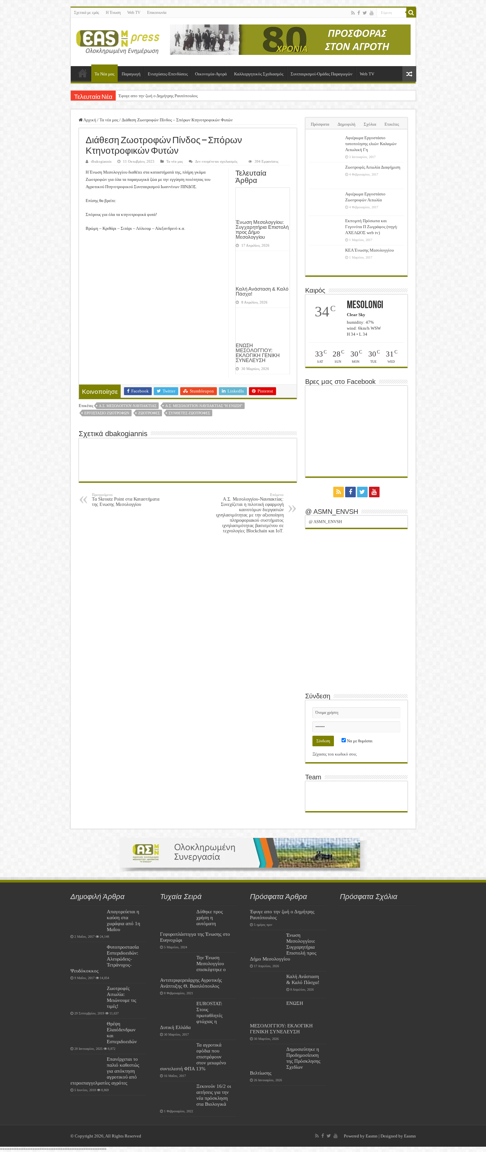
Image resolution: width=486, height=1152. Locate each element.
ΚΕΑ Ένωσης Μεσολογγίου (369, 250)
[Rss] (352, 13)
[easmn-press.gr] (118, 41)
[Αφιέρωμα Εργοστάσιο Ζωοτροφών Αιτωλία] (325, 202)
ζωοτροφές (149, 413)
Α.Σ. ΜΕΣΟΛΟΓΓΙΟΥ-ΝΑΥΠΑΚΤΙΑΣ (127, 406)
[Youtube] (371, 13)
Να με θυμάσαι (359, 740)
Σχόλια (370, 124)
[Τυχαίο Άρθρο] (409, 74)
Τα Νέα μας (104, 73)
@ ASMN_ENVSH (331, 511)
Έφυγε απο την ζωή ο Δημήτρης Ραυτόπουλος (158, 95)
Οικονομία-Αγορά (211, 73)
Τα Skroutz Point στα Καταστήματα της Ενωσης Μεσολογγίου (125, 500)
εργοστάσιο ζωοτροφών (106, 413)
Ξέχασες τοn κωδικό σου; (334, 754)
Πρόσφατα (320, 124)
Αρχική (82, 73)
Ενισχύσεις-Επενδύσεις (168, 73)
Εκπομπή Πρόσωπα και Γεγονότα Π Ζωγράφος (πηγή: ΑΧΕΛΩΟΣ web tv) (371, 226)
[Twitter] (365, 13)
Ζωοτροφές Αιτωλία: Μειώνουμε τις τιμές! (121, 997)
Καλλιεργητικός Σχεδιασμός (258, 73)
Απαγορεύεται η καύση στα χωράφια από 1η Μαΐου (123, 920)
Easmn (372, 1135)
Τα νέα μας (109, 119)
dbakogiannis (101, 161)
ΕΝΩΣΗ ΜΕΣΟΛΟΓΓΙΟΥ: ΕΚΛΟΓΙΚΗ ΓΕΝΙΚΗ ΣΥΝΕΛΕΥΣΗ (258, 353)
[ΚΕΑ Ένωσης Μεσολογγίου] (325, 258)
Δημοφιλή (346, 124)
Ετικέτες (392, 124)
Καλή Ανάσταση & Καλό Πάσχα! (262, 291)
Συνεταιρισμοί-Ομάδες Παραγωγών (321, 73)
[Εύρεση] (411, 13)
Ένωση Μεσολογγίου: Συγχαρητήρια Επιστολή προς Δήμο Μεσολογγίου (262, 229)
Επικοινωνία (156, 12)
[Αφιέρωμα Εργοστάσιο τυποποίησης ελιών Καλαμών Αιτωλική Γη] (325, 146)
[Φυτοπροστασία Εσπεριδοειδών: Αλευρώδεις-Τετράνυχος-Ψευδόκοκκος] (86, 955)
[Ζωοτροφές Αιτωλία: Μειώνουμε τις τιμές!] (86, 996)
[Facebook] (359, 13)
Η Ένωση (113, 12)
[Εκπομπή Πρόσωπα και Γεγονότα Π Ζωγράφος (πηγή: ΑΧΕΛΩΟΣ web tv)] (325, 229)
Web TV (134, 12)
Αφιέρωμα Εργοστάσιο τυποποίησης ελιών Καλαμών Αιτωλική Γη (371, 143)
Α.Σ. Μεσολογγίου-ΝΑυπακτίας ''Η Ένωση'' (203, 406)
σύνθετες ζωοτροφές (189, 413)
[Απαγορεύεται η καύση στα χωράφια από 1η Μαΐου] (86, 920)
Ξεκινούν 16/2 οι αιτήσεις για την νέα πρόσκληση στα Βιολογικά (213, 1095)
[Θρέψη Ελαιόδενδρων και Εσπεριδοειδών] (86, 1032)
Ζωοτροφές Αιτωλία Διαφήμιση (372, 167)
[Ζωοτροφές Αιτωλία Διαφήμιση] (325, 175)
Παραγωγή (131, 73)
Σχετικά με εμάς (86, 12)
